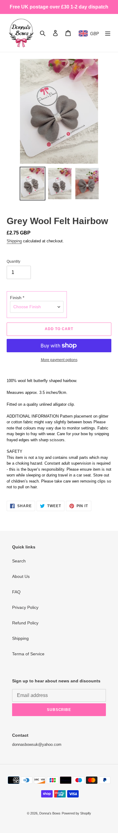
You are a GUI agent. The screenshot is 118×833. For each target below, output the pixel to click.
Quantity (13, 261)
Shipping (14, 241)
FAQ (16, 591)
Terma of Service (28, 653)
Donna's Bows (50, 813)
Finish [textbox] (17, 297)
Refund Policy (25, 622)
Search (19, 560)
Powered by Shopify (76, 813)
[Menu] (107, 33)
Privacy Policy (25, 607)
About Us (21, 576)
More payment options (59, 360)
